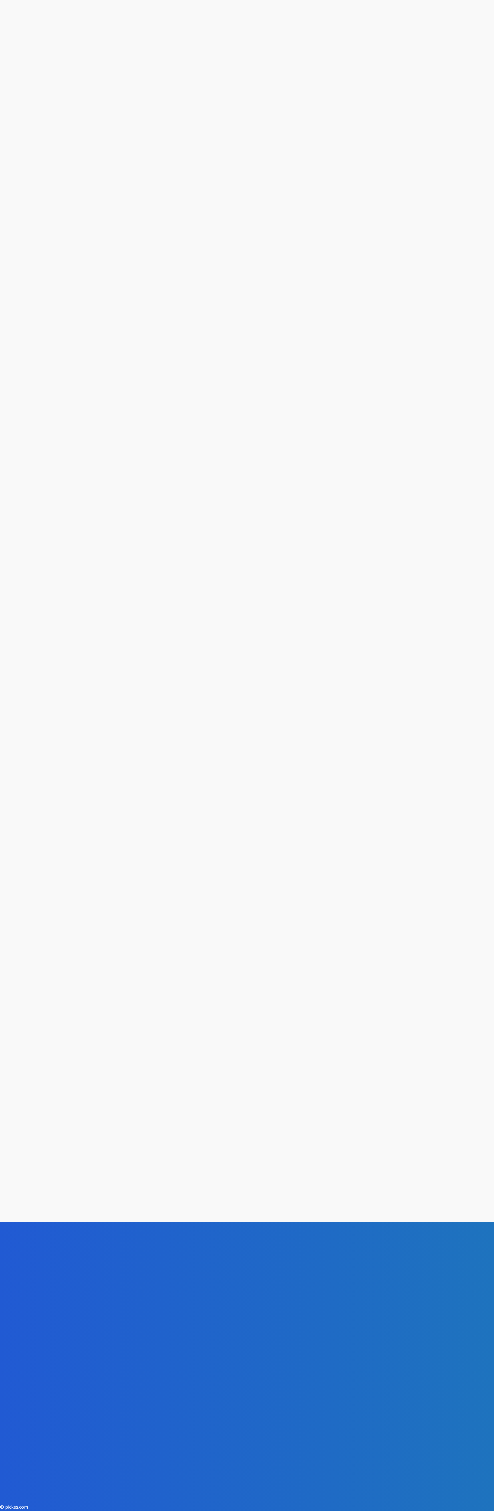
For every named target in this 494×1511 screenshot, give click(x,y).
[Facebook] (39, 1505)
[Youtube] (137, 1505)
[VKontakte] (104, 1505)
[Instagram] (71, 1505)
